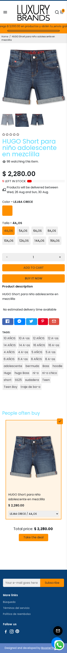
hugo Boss (22, 373)
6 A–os (23, 359)
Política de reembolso (17, 614)
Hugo (7, 373)
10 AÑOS (9, 338)
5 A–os (50, 352)
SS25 (18, 380)
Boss (45, 366)
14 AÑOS (10, 345)
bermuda (32, 366)
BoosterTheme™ (52, 648)
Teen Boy (10, 387)
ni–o (36, 373)
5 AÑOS (36, 352)
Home (4, 36)
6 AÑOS (9, 359)
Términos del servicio (16, 608)
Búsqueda (9, 602)
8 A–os (50, 359)
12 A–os (53, 338)
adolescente (13, 366)
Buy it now (33, 278)
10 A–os (24, 338)
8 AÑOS (36, 359)
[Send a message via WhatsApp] (59, 645)
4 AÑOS (9, 352)
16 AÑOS (39, 345)
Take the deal (33, 537)
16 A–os (53, 345)
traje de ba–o (30, 387)
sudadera (32, 380)
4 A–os (23, 352)
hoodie (57, 366)
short (8, 380)
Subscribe (52, 583)
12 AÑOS (38, 338)
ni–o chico (49, 373)
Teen (46, 380)
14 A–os (24, 345)
